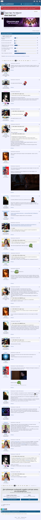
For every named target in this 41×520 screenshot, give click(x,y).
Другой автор (23, 443)
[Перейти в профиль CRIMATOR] (6, 156)
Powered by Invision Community (20, 518)
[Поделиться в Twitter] (3, 509)
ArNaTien (20, 133)
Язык (15, 517)
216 (6, 361)
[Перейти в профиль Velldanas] (6, 429)
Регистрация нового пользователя (11, 499)
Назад (5, 60)
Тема (19, 517)
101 (21, 60)
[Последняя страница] (30, 60)
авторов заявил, (17, 441)
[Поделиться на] (1, 509)
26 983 (6, 217)
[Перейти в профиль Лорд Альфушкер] (6, 214)
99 (17, 60)
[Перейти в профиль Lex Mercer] (6, 113)
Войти (29, 499)
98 (15, 60)
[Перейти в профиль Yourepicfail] (2, 13)
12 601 (6, 248)
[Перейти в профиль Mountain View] (2, 18)
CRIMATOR (21, 298)
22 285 (6, 434)
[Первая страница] (2, 60)
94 (8, 60)
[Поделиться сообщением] (39, 63)
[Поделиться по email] (6, 509)
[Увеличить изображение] (25, 182)
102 (23, 60)
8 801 (6, 264)
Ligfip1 (20, 93)
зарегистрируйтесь (12, 56)
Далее (28, 60)
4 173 (6, 104)
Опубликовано (15, 63)
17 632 (6, 86)
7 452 (6, 417)
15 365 (6, 73)
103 (25, 60)
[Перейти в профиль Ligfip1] (6, 68)
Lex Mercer (21, 240)
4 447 (6, 176)
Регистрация (37, 3)
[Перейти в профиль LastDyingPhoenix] (5, 259)
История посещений (36, 30)
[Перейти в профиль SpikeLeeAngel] (6, 412)
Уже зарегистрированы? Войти (28, 3)
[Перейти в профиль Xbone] (6, 357)
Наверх (12, 70)
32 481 (6, 118)
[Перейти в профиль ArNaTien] (6, 97)
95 (10, 60)
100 (19, 60)
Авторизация (3, 11)
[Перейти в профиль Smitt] (6, 171)
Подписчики (35, 11)
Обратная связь (23, 517)
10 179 (6, 161)
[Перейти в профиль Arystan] (6, 82)
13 (37, 50)
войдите (7, 56)
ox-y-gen (20, 456)
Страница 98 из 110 (34, 60)
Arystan (20, 111)
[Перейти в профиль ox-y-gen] (6, 243)
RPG (17, 14)
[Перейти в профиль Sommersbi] (5, 201)
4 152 (6, 206)
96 (11, 485)
